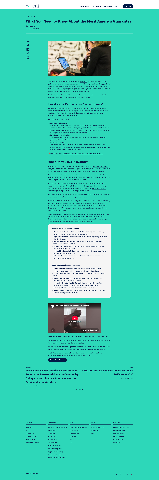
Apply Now (128, 6)
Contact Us (95, 430)
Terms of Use (74, 433)
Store (71, 442)
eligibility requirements (76, 347)
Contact (51, 353)
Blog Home (79, 389)
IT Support (51, 433)
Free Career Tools (97, 427)
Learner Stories (108, 6)
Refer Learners (118, 439)
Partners (116, 422)
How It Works (97, 6)
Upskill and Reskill (119, 430)
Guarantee (83, 81)
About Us (29, 427)
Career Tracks (84, 6)
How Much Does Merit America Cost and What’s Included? (83, 153)
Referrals (73, 436)
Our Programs (30, 26)
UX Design (51, 436)
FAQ (92, 433)
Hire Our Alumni (118, 433)
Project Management (55, 449)
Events (72, 439)
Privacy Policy (74, 430)
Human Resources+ (54, 446)
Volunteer (116, 442)
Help (93, 422)
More (116, 6)
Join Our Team (31, 439)
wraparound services (99, 188)
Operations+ (52, 430)
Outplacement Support (121, 427)
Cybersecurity (53, 442)
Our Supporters (118, 436)
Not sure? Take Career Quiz (57, 427)
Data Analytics (52, 439)
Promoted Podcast (32, 442)
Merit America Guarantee (96, 347)
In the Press (30, 433)
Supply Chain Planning (55, 452)
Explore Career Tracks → (57, 360)
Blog (27, 430)
